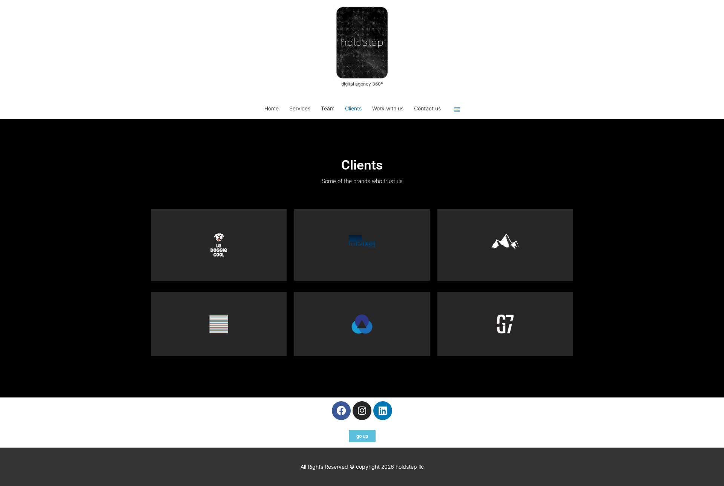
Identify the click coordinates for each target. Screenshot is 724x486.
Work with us (387, 108)
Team (327, 108)
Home (271, 108)
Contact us (427, 108)
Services (299, 108)
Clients (353, 108)
